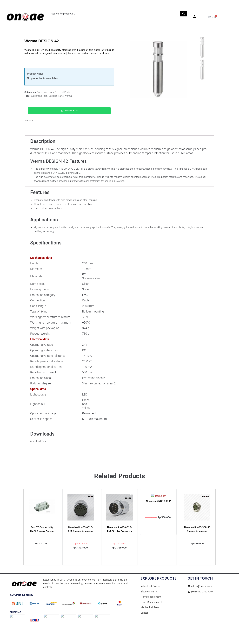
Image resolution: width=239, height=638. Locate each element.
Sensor (175, 21)
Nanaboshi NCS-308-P (158, 501)
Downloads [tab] (126, 132)
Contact (39, 4)
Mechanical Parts (158, 21)
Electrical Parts (88, 21)
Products (11, 4)
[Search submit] (183, 13)
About (25, 4)
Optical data (38, 389)
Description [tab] (39, 132)
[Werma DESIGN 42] (158, 69)
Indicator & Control (66, 21)
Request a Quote (59, 4)
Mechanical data (41, 257)
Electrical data (39, 339)
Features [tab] (58, 132)
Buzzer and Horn (45, 92)
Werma (68, 96)
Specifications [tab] (103, 132)
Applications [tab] (79, 132)
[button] (80, 558)
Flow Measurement (110, 21)
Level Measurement (135, 21)
